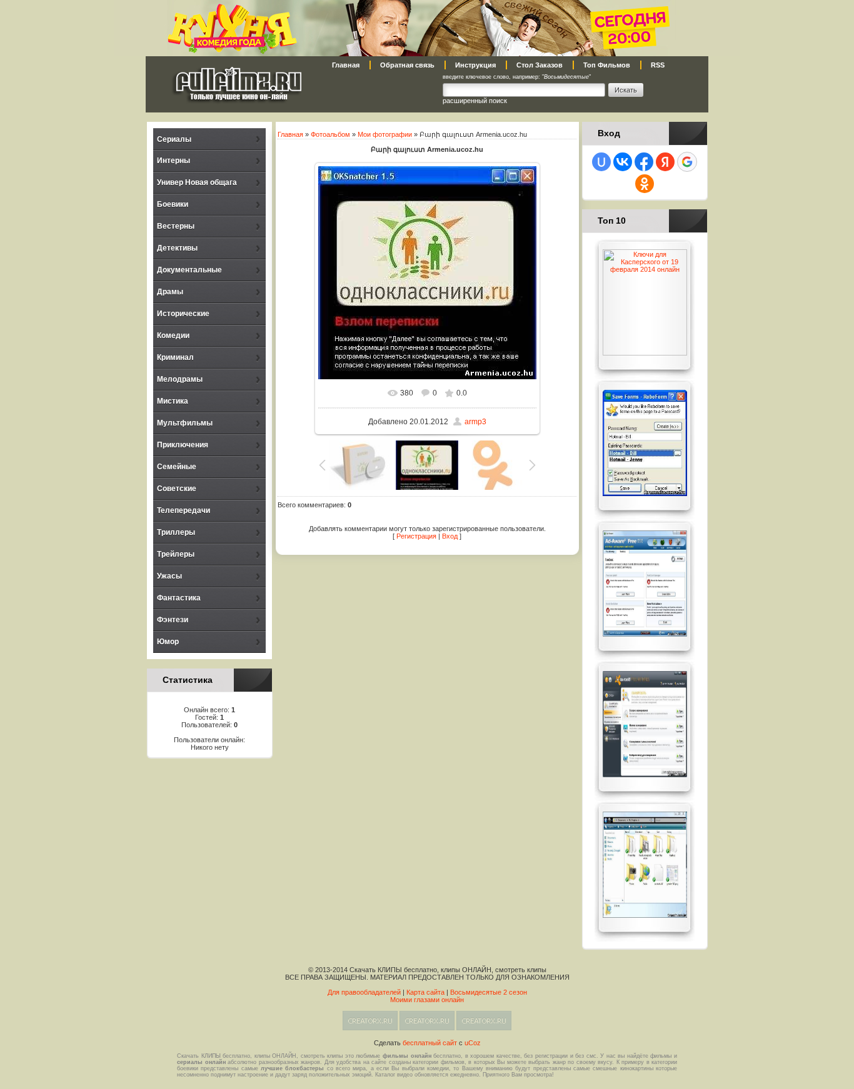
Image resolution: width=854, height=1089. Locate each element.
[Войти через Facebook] (644, 161)
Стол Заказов (539, 65)
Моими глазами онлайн (427, 999)
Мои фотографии (385, 134)
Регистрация (416, 536)
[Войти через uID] (601, 161)
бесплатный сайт (430, 1043)
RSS (658, 65)
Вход (450, 536)
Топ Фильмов (606, 65)
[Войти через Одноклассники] (644, 183)
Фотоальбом (330, 134)
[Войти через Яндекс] (665, 161)
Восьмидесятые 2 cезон (488, 992)
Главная (345, 65)
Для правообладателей (364, 992)
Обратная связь (407, 65)
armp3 (475, 421)
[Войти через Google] (687, 162)
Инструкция (475, 65)
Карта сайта (425, 992)
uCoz (473, 1043)
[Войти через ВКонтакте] (622, 161)
